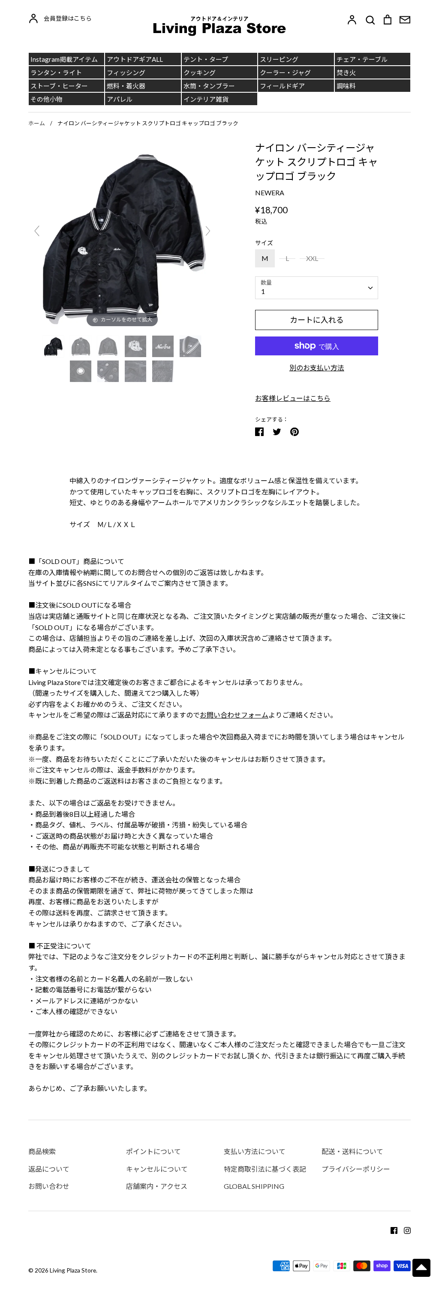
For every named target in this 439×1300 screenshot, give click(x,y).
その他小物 (46, 99)
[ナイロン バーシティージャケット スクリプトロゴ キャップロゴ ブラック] (53, 346)
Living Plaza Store (73, 1270)
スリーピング (279, 59)
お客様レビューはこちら (293, 398)
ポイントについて (153, 1151)
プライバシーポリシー (356, 1169)
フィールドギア (282, 86)
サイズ (264, 242)
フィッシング (126, 72)
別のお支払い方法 (316, 368)
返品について (48, 1169)
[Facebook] (390, 1229)
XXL (312, 258)
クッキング (199, 72)
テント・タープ (205, 59)
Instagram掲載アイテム (64, 59)
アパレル (119, 99)
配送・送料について (352, 1151)
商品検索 (42, 1151)
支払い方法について (255, 1151)
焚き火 (346, 72)
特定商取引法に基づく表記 (265, 1169)
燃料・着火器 (126, 86)
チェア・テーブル (362, 59)
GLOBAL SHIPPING (254, 1186)
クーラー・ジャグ (285, 72)
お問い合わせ (48, 1186)
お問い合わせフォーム (234, 715)
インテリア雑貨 (206, 99)
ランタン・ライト (56, 72)
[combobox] (316, 287)
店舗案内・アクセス (156, 1186)
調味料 (346, 86)
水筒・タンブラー (209, 86)
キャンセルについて (157, 1169)
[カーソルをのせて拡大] (122, 234)
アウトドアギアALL (135, 59)
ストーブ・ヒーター (59, 86)
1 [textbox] (263, 291)
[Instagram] (404, 1229)
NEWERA (269, 192)
